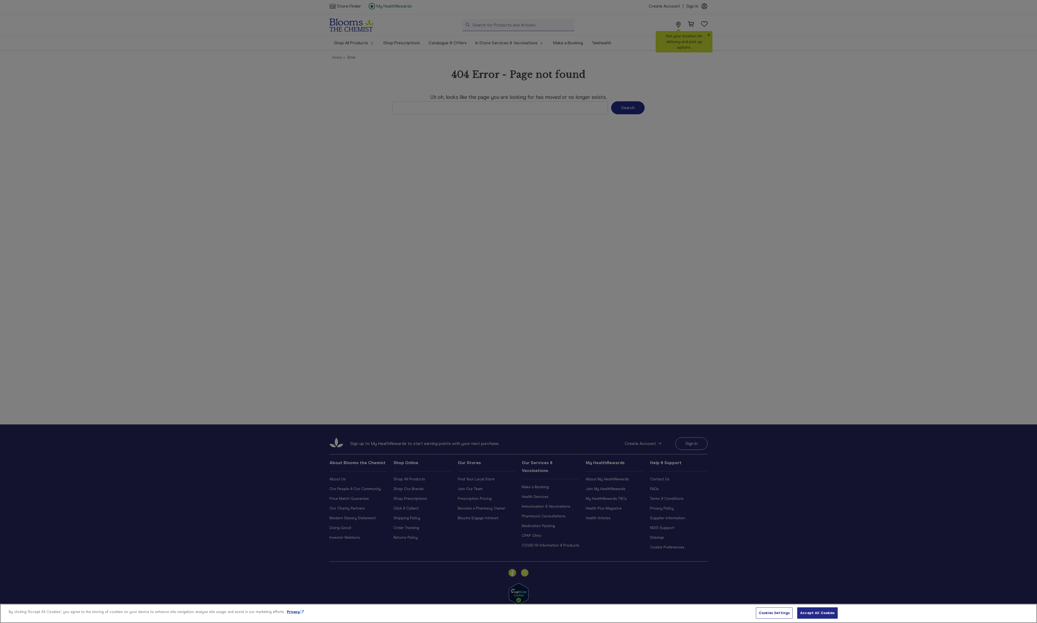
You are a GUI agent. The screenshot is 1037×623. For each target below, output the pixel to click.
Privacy (293, 612)
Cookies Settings (774, 613)
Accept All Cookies (817, 613)
